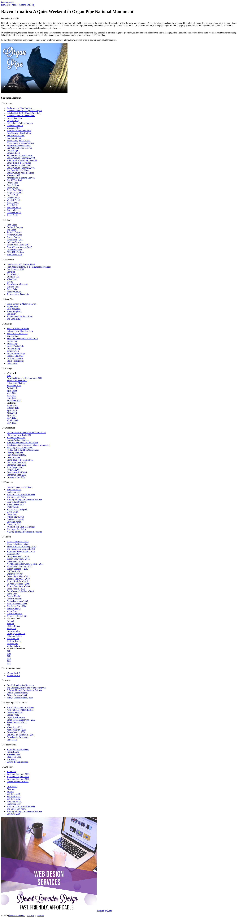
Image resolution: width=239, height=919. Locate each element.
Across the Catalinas (15, 135)
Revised (10, 623)
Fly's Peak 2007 (14, 470)
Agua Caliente (13, 185)
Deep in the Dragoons (16, 502)
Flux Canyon (12, 274)
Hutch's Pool (12, 183)
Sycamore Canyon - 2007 (18, 776)
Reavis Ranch (13, 752)
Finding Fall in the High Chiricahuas (23, 450)
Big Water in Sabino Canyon (19, 148)
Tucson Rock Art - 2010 (17, 581)
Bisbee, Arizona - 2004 (17, 695)
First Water (11, 759)
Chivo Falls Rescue (15, 361)
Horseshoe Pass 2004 (16, 477)
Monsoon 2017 (13, 554)
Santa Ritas (9, 299)
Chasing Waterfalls (15, 452)
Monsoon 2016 (13, 128)
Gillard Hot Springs (15, 252)
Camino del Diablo (15, 712)
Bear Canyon (12, 188)
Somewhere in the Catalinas (19, 163)
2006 (9, 661)
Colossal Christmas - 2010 (18, 579)
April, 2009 (12, 390)
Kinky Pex (11, 628)
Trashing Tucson (14, 641)
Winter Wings (13, 507)
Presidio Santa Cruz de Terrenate (21, 494)
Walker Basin (12, 306)
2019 (9, 375)
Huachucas (9, 259)
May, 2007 (11, 393)
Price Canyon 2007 (15, 467)
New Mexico (13, 5)
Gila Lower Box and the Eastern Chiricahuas (26, 432)
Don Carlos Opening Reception (20, 685)
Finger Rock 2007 (15, 193)
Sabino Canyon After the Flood (20, 173)
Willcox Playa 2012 (15, 504)
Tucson (7, 537)
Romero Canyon (14, 207)
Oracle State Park (14, 118)
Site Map (30, 5)
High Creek (12, 225)
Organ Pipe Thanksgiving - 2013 (21, 720)
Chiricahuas (9, 428)
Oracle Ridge (12, 150)
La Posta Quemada (15, 358)
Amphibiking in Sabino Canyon (21, 178)
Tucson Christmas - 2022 (17, 544)
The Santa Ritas (13, 319)
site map (30, 915)
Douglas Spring (13, 348)
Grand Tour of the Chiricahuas (20, 460)
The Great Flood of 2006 (17, 170)
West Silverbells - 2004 (17, 603)
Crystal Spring (13, 120)
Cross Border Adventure (17, 737)
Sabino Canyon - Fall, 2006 (19, 165)
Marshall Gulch (13, 200)
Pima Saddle (12, 205)
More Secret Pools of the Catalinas (22, 160)
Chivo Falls (12, 363)
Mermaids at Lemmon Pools (19, 130)
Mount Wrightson (14, 311)
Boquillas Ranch (14, 489)
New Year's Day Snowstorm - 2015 (22, 338)
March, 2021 (12, 405)
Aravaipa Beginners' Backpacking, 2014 (24, 378)
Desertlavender (7, 2)
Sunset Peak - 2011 (15, 240)
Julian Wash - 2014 (15, 561)
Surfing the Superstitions (17, 762)
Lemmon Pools (13, 153)
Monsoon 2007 (13, 175)
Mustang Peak (13, 287)
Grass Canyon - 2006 (16, 732)
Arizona (22, 5)
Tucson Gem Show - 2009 (18, 586)
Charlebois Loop (14, 757)
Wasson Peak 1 (13, 675)
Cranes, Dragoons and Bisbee (20, 487)
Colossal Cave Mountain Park (20, 331)
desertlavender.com (16, 915)
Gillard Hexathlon (14, 249)
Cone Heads (12, 740)
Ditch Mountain (13, 309)
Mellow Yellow (13, 646)
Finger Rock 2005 (15, 190)
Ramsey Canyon (14, 292)
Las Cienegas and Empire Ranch (21, 264)
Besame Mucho (13, 596)
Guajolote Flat (13, 277)
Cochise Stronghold (15, 519)
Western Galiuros (14, 235)
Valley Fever (12, 611)
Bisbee (7, 680)
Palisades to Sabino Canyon (19, 145)
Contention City (14, 492)
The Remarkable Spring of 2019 (21, 549)
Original (10, 621)
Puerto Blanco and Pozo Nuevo (20, 707)
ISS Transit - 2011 (14, 571)
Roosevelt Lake (13, 754)
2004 (9, 663)
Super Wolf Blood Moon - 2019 (21, 551)
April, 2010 (12, 388)
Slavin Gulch (12, 512)
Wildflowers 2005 (14, 254)
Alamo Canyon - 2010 (16, 730)
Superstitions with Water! (18, 749)
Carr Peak (11, 272)
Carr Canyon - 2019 (15, 269)
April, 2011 (12, 415)
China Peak (12, 514)
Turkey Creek (13, 351)
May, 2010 (11, 418)
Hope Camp (12, 343)
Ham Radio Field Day (16, 455)
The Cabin (11, 230)
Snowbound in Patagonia (18, 294)
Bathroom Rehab (14, 636)
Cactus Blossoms (14, 599)
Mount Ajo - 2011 (14, 727)
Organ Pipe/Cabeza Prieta (15, 702)
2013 (9, 651)
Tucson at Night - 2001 (17, 616)
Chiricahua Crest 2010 (16, 462)
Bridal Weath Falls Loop (17, 333)
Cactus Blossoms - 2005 (17, 601)
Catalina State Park (15, 125)
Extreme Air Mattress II (17, 380)
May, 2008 (11, 423)
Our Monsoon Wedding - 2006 (20, 591)
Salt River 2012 (13, 799)
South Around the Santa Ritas (20, 316)
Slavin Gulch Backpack (17, 509)
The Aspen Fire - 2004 (16, 606)
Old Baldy (11, 314)
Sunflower (11, 771)
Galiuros (8, 220)
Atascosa (11, 789)
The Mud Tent (13, 638)
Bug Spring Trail (14, 138)
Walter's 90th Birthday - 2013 (19, 566)
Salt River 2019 (13, 794)
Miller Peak (12, 279)
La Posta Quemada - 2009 (18, 584)
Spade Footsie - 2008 (16, 589)
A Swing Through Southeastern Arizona (24, 499)
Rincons (8, 324)
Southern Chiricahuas (16, 437)
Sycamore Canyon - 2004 (18, 779)
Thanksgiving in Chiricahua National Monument (28, 445)
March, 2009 (12, 420)
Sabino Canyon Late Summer (20, 155)
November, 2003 (14, 400)
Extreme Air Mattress (16, 383)
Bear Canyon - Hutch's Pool (19, 133)
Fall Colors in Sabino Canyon (20, 123)
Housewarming (13, 631)
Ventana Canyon (14, 212)
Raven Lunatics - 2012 (17, 722)
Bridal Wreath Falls (15, 346)
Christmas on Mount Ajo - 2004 (20, 735)
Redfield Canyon (14, 232)
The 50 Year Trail (14, 180)
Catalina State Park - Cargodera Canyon (24, 110)
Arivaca (10, 791)
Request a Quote (104, 911)
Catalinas (8, 103)
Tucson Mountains (12, 668)
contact (40, 915)
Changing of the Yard (16, 633)
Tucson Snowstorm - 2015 (18, 559)
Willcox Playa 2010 (15, 517)
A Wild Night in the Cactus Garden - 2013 (25, 564)
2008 (9, 658)
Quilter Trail (12, 341)
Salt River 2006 (13, 814)
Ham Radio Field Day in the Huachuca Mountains (29, 267)
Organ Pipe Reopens (16, 717)
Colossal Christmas (15, 356)
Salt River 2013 (13, 796)
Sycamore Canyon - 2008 (18, 774)
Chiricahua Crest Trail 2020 (19, 435)
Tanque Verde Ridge (16, 353)
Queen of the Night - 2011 (18, 576)
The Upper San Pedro (16, 497)
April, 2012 (12, 413)
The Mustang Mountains (17, 284)
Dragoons (8, 482)
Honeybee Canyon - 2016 (18, 556)
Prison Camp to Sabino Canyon (20, 143)
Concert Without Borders (17, 440)
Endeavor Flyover (14, 574)
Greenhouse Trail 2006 (17, 472)
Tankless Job (12, 643)
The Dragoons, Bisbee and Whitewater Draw (26, 688)
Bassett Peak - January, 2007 (19, 247)
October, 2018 (13, 408)
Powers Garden (13, 237)
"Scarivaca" (12, 786)
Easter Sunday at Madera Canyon (21, 304)
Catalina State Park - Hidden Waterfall (23, 113)
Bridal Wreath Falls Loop (18, 328)
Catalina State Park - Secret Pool (21, 115)
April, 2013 (12, 410)
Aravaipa (8, 368)
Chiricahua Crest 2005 (16, 475)
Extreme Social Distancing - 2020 (21, 546)
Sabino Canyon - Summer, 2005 (21, 168)
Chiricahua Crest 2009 (16, 465)
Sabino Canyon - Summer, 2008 (21, 158)
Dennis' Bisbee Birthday (17, 693)
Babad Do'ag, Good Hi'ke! (18, 140)
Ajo (8, 725)
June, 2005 (11, 398)
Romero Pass (12, 210)
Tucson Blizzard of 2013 (17, 569)
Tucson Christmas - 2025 (17, 541)
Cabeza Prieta (13, 715)
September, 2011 (14, 385)
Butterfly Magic (13, 608)
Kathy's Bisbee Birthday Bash (20, 698)
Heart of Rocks (13, 457)
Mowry (10, 282)
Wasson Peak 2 (13, 673)
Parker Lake (12, 289)
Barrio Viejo (12, 594)
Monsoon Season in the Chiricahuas (22, 442)
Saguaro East (12, 336)
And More (8, 767)
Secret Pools (12, 215)
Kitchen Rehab (13, 626)
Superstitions (10, 745)
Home (4, 5)
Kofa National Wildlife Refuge (20, 710)
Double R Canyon (15, 227)
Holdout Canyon (14, 242)
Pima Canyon (13, 202)
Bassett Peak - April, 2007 (18, 245)
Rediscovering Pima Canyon (19, 108)
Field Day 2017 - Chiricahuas (20, 447)
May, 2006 (11, 395)
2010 (9, 656)
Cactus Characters (14, 613)
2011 (9, 653)
